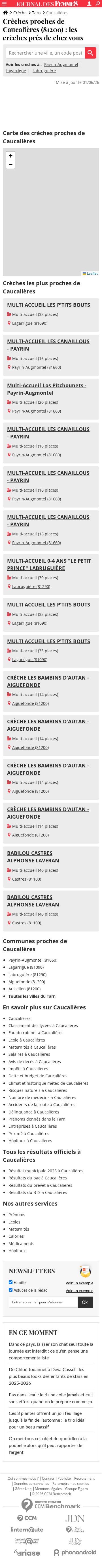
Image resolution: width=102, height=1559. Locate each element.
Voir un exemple (79, 1282)
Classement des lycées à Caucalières (43, 1025)
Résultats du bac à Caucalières (37, 1178)
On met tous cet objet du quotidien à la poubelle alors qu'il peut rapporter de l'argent (48, 1445)
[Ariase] (27, 1552)
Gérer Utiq (23, 1489)
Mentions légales (48, 1489)
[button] (10, 156)
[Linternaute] (27, 1530)
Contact (48, 1479)
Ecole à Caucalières (26, 1040)
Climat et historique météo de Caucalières (48, 1083)
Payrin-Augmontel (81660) (36, 367)
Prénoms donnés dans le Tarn (36, 1119)
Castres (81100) (26, 879)
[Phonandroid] (75, 1552)
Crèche (20, 12)
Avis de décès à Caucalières (34, 1061)
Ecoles (14, 1222)
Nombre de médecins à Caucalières (42, 1097)
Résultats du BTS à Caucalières (37, 1192)
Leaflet (92, 273)
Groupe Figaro (76, 1489)
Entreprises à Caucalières (32, 1126)
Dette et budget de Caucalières (37, 1075)
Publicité (64, 1479)
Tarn (36, 12)
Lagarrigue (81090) (29, 323)
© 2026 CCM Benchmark (51, 1494)
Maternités (18, 1229)
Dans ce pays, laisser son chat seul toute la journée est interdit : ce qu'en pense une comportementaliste (51, 1351)
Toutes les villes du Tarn (32, 996)
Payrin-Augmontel (61, 64)
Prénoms (16, 1214)
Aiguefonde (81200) (30, 703)
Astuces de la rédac (29, 1291)
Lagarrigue (16, 70)
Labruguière (44, 70)
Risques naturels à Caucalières (37, 1090)
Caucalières (19, 1018)
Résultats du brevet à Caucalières (40, 1185)
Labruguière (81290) (31, 586)
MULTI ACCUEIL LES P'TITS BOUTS (48, 304)
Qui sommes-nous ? (23, 1479)
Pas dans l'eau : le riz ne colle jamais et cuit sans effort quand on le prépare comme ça (51, 1398)
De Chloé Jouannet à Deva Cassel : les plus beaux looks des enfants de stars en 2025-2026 (48, 1376)
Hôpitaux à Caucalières (30, 1140)
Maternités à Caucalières (32, 1047)
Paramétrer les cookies (70, 1484)
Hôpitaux (17, 1250)
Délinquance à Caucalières (33, 1112)
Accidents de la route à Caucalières (41, 1104)
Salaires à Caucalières (29, 1054)
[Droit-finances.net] (75, 1529)
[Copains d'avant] (27, 1541)
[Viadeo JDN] (75, 1541)
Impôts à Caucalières (28, 1068)
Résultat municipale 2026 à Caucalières (45, 1170)
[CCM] (27, 1518)
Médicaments (21, 1243)
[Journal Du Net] (75, 1518)
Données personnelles (31, 1484)
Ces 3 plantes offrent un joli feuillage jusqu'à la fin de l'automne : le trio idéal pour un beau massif (47, 1420)
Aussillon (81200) (24, 988)
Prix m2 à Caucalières (28, 1133)
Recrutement (84, 1479)
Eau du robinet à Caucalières (35, 1032)
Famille (19, 1283)
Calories (16, 1236)
